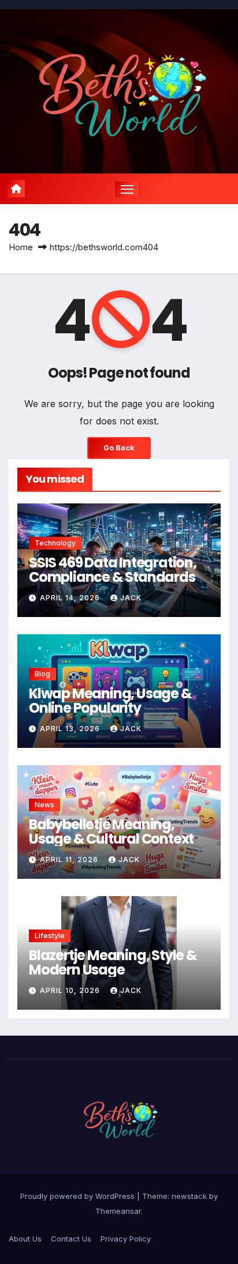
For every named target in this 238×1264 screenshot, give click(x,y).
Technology (55, 543)
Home (21, 247)
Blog (42, 673)
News (44, 804)
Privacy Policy (126, 1238)
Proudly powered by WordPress (78, 1196)
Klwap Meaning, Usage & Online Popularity (110, 700)
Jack (131, 597)
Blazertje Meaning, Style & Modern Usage (113, 962)
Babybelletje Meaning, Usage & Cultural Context (111, 831)
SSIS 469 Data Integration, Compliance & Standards (112, 569)
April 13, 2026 (71, 728)
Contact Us (71, 1238)
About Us (25, 1238)
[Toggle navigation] (127, 189)
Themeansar (118, 1211)
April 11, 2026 (70, 859)
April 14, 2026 (71, 597)
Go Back (119, 447)
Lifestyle (50, 935)
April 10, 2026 (71, 990)
